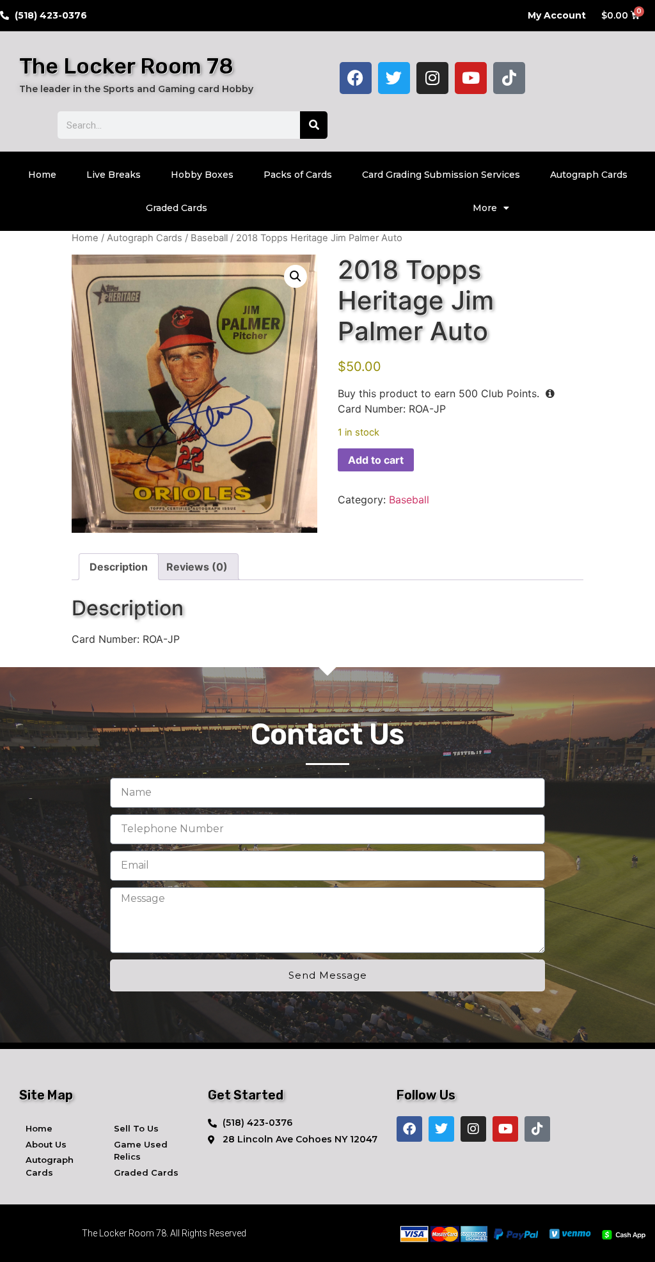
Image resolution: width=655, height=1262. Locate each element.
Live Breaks (113, 174)
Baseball (209, 238)
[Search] (314, 125)
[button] (295, 276)
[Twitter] (394, 78)
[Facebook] (356, 78)
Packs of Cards (298, 174)
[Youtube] (471, 78)
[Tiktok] (509, 78)
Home (42, 174)
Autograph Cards (588, 174)
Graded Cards (176, 208)
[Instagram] (432, 78)
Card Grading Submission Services (441, 174)
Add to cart (376, 460)
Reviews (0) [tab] (197, 566)
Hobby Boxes (202, 174)
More (485, 208)
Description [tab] (119, 566)
